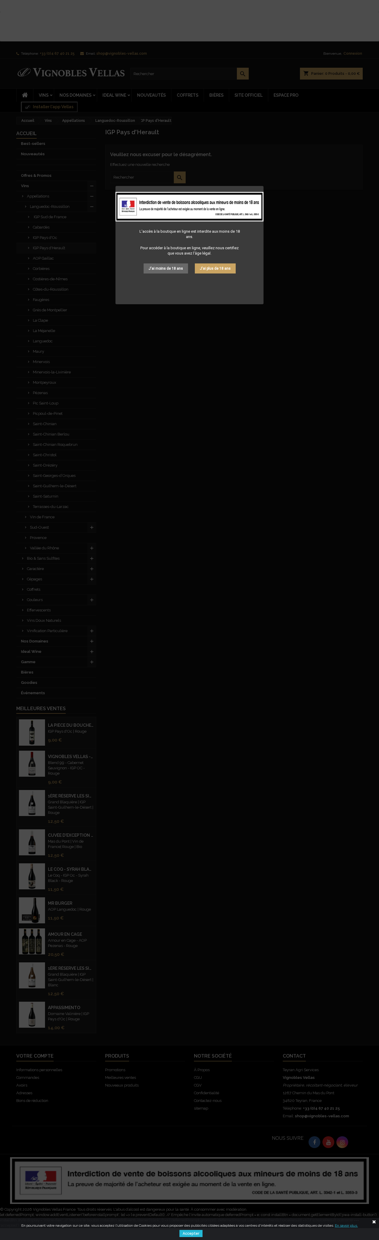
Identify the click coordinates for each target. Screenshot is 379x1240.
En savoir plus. (346, 1225)
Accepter (191, 1233)
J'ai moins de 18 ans (166, 268)
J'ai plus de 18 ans (215, 268)
